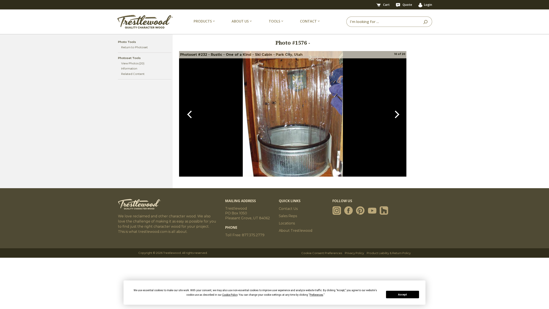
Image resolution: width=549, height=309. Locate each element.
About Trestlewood (295, 231)
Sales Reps (288, 216)
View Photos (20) (132, 63)
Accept (402, 294)
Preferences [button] (316, 294)
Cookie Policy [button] (229, 294)
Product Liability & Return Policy (389, 253)
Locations (287, 223)
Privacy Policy (354, 253)
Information (129, 68)
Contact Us (288, 209)
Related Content (133, 74)
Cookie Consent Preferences (321, 253)
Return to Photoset (134, 47)
